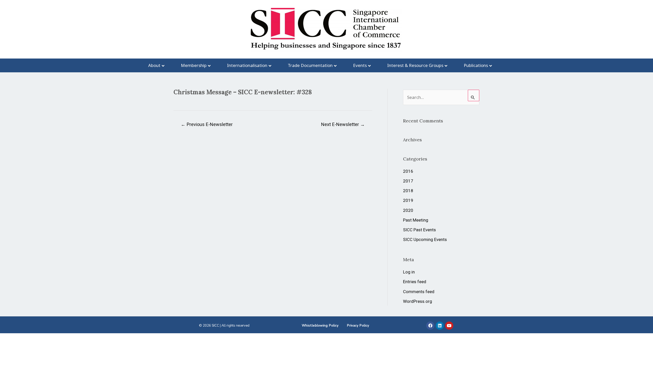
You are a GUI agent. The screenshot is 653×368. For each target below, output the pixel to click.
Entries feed (414, 281)
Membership (194, 65)
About (154, 65)
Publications (476, 65)
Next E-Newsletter (343, 124)
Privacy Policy (358, 325)
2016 (408, 171)
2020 (408, 210)
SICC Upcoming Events (425, 239)
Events (360, 65)
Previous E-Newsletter (207, 124)
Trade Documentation (310, 65)
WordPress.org (417, 301)
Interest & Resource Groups (415, 65)
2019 (408, 200)
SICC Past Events (419, 229)
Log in (409, 271)
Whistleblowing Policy (320, 325)
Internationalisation (247, 65)
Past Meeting (415, 220)
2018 (408, 190)
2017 (408, 180)
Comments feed (418, 291)
